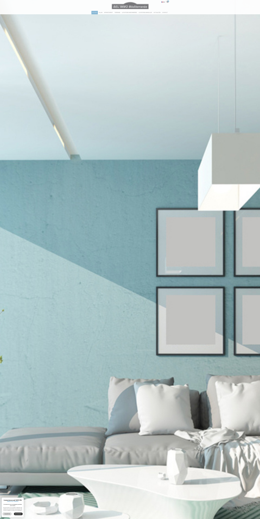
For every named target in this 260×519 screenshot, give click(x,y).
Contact (165, 12)
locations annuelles (145, 12)
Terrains (117, 12)
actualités (157, 12)
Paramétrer (7, 514)
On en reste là (17, 499)
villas (100, 12)
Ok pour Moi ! (18, 514)
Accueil (94, 12)
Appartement (108, 12)
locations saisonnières (129, 12)
